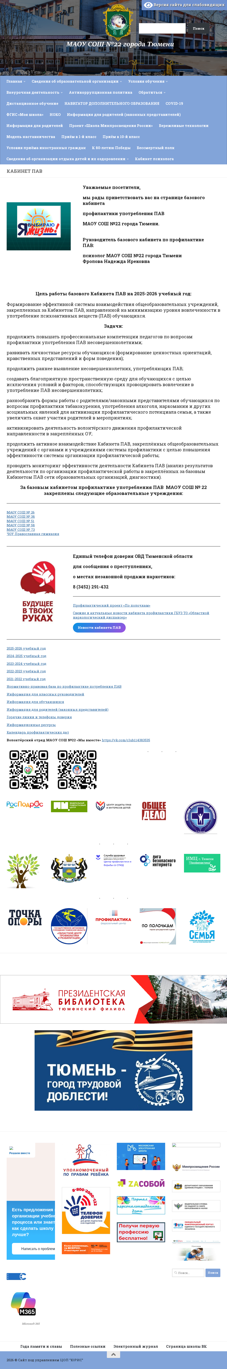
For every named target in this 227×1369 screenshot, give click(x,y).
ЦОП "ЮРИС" (71, 1360)
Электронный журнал (136, 1346)
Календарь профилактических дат (38, 732)
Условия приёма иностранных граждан (46, 147)
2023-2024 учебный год (26, 663)
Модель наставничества (30, 136)
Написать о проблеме (39, 1249)
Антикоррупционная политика (100, 92)
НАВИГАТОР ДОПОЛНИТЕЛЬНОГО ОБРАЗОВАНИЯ (112, 103)
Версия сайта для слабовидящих (189, 4)
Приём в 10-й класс (121, 136)
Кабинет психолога (154, 158)
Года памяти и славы (41, 1346)
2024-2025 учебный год (26, 656)
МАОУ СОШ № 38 (21, 516)
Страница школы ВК (186, 1346)
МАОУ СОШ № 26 (21, 512)
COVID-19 (174, 103)
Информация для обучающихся (35, 701)
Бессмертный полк (155, 147)
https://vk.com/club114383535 (126, 740)
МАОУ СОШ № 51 (20, 521)
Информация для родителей (34, 125)
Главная (14, 81)
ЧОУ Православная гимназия (33, 534)
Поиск (133, 9)
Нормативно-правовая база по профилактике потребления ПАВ (64, 686)
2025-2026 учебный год (26, 648)
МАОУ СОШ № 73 (21, 529)
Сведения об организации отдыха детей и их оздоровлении (65, 158)
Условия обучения (146, 81)
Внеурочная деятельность (32, 92)
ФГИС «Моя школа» (24, 114)
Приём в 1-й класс (78, 136)
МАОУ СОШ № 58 (21, 525)
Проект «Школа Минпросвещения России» (111, 125)
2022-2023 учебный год (26, 671)
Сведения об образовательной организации (75, 81)
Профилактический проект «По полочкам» (111, 605)
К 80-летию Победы (111, 147)
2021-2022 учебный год (26, 679)
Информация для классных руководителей (45, 694)
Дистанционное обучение (32, 103)
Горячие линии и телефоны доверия (39, 717)
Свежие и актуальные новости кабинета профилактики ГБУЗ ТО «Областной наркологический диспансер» (141, 615)
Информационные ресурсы (31, 724)
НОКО (55, 114)
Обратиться (150, 92)
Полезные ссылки (88, 1346)
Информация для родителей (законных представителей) (124, 114)
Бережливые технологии (184, 125)
